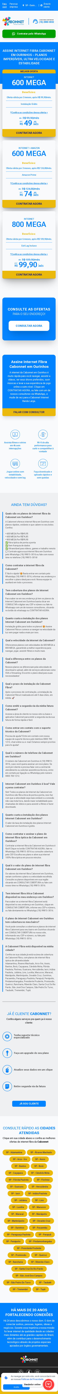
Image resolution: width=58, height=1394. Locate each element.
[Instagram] (37, 1373)
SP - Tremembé (20, 1289)
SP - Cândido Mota (40, 1173)
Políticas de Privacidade (32, 1379)
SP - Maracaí (17, 1214)
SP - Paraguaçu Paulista (18, 1234)
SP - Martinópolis (16, 1221)
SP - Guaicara (16, 1186)
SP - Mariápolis (39, 1214)
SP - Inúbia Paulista (37, 1193)
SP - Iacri (15, 1193)
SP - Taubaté (45, 1282)
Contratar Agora (29, 203)
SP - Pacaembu (40, 1228)
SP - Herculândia (40, 1186)
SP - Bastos (20, 1166)
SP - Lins (39, 1200)
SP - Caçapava (16, 1173)
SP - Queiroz (41, 1255)
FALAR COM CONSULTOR (29, 412)
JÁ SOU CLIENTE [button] (29, 1103)
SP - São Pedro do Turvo (19, 1282)
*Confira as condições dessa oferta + (29, 183)
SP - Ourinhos (17, 1228)
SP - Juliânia (20, 1200)
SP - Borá (38, 1166)
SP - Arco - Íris (20, 1159)
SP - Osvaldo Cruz (41, 1221)
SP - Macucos (39, 1207)
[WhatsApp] (21, 1373)
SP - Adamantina (14, 1152)
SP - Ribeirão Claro (40, 1262)
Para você (4, 5)
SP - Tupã (40, 1289)
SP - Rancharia (15, 1262)
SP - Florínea (43, 1180)
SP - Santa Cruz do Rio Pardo (29, 1269)
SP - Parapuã (45, 1234)
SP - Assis (40, 1159)
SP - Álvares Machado (41, 1152)
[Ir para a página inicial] (13, 21)
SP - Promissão (18, 1255)
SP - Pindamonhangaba (40, 1241)
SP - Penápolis (13, 1241)
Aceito (16, 1387)
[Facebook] (29, 1373)
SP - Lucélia (18, 1207)
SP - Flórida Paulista (19, 1180)
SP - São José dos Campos (29, 1275)
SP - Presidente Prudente (29, 1248)
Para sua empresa (14, 5)
